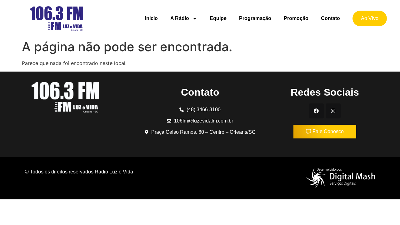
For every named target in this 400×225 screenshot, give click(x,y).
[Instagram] (333, 110)
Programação (255, 18)
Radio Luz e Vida (114, 171)
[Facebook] (316, 110)
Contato (330, 18)
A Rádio (179, 18)
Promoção (296, 18)
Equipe (218, 18)
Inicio (151, 18)
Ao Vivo (369, 18)
